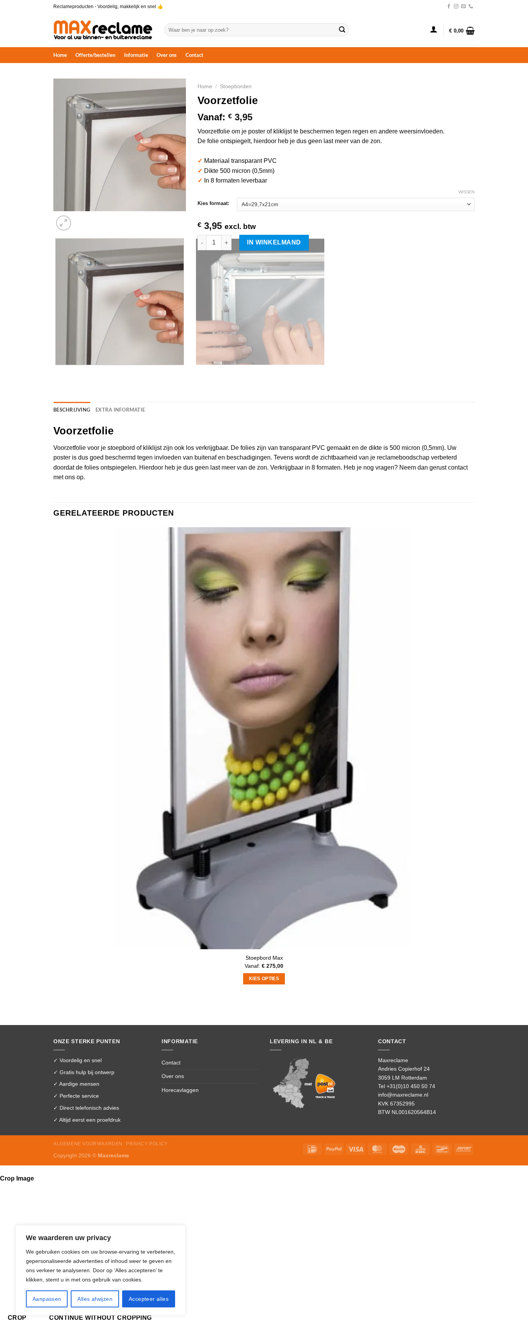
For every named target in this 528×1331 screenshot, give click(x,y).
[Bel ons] (470, 6)
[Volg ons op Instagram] (456, 6)
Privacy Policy (146, 1143)
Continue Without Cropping (100, 1317)
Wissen (466, 192)
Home (60, 55)
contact (458, 467)
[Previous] (57, 372)
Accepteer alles (149, 1299)
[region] (100, 1270)
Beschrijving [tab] (71, 410)
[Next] (82, 218)
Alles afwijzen (94, 1299)
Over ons (167, 55)
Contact (194, 55)
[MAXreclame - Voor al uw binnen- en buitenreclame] (103, 29)
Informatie (136, 55)
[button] (434, 29)
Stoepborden (236, 86)
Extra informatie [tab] (120, 410)
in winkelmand (274, 242)
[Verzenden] (342, 29)
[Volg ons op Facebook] (448, 6)
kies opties (264, 978)
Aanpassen (46, 1299)
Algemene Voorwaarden (88, 1143)
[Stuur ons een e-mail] (463, 6)
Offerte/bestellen (95, 55)
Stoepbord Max (264, 958)
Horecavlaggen (180, 1090)
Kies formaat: (213, 203)
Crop (17, 1317)
